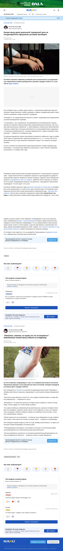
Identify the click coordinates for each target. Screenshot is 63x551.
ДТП (33, 14)
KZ (54, 10)
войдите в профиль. (12, 286)
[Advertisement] (31, 97)
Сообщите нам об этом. (29, 248)
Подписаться (52, 239)
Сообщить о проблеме (38, 542)
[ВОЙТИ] (58, 10)
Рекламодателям (53, 542)
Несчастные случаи (41, 14)
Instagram (52, 316)
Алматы (6, 256)
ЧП (29, 14)
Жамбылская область (10, 456)
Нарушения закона (22, 14)
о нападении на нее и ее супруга (21, 180)
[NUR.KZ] (31, 10)
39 (55, 470)
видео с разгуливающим (26, 221)
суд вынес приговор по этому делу (39, 187)
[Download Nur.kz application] (31, 4)
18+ (19, 456)
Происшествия (9, 14)
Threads (19, 390)
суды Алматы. (14, 83)
